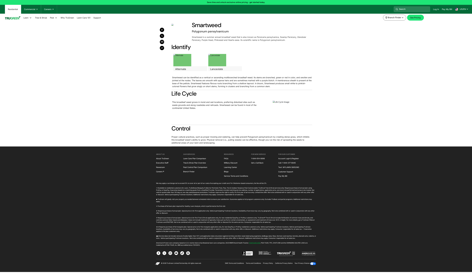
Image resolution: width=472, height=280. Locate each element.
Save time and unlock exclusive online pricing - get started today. (236, 2)
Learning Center (230, 167)
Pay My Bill (447, 9)
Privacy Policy (268, 263)
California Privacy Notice (284, 263)
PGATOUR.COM (254, 243)
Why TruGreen (67, 18)
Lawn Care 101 (83, 18)
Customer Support (285, 172)
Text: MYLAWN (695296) (288, 167)
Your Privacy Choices (302, 263)
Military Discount (230, 163)
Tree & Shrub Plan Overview (194, 163)
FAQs (226, 158)
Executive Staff (162, 163)
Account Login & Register (288, 158)
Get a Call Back (257, 163)
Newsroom (160, 167)
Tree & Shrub (41, 18)
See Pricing (415, 17)
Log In (436, 9)
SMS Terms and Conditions (234, 263)
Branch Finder (188, 171)
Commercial (30, 9)
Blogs (226, 171)
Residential (13, 9)
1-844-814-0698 (258, 158)
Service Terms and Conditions (236, 176)
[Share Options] (162, 48)
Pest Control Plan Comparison (195, 167)
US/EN (462, 9)
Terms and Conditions (253, 263)
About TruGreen (162, 158)
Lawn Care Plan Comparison (194, 158)
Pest (52, 18)
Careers (48, 9)
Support (97, 18)
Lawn (26, 18)
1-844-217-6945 (289, 163)
